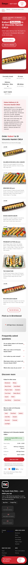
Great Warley (8, 400)
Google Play (13, 502)
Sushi (6, 413)
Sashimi (21, 413)
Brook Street (8, 386)
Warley (14, 382)
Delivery (8, 9)
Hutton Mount (16, 393)
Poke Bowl (13, 413)
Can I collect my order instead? (12, 356)
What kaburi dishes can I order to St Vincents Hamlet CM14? (13, 362)
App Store (5, 502)
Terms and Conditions (20, 550)
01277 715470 (13, 3)
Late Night (7, 423)
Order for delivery (8, 39)
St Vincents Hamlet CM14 (18, 9)
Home (3, 9)
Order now (22, 3)
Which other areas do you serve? (13, 368)
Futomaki (15, 420)
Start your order (14, 459)
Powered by (4, 531)
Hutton (13, 396)
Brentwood (7, 382)
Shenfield (17, 389)
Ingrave (6, 396)
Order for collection (9, 44)
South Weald (17, 386)
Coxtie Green (17, 400)
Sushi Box (7, 416)
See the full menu (14, 310)
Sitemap (17, 553)
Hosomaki (7, 420)
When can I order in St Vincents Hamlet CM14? (12, 350)
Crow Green (7, 393)
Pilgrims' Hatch (8, 389)
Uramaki (15, 416)
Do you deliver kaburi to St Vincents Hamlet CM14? (13, 344)
